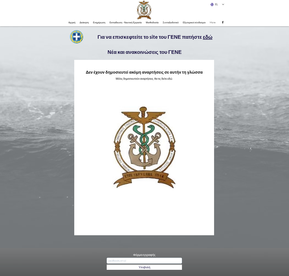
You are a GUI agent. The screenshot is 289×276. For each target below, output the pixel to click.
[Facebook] (222, 22)
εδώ (207, 37)
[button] (99, 22)
